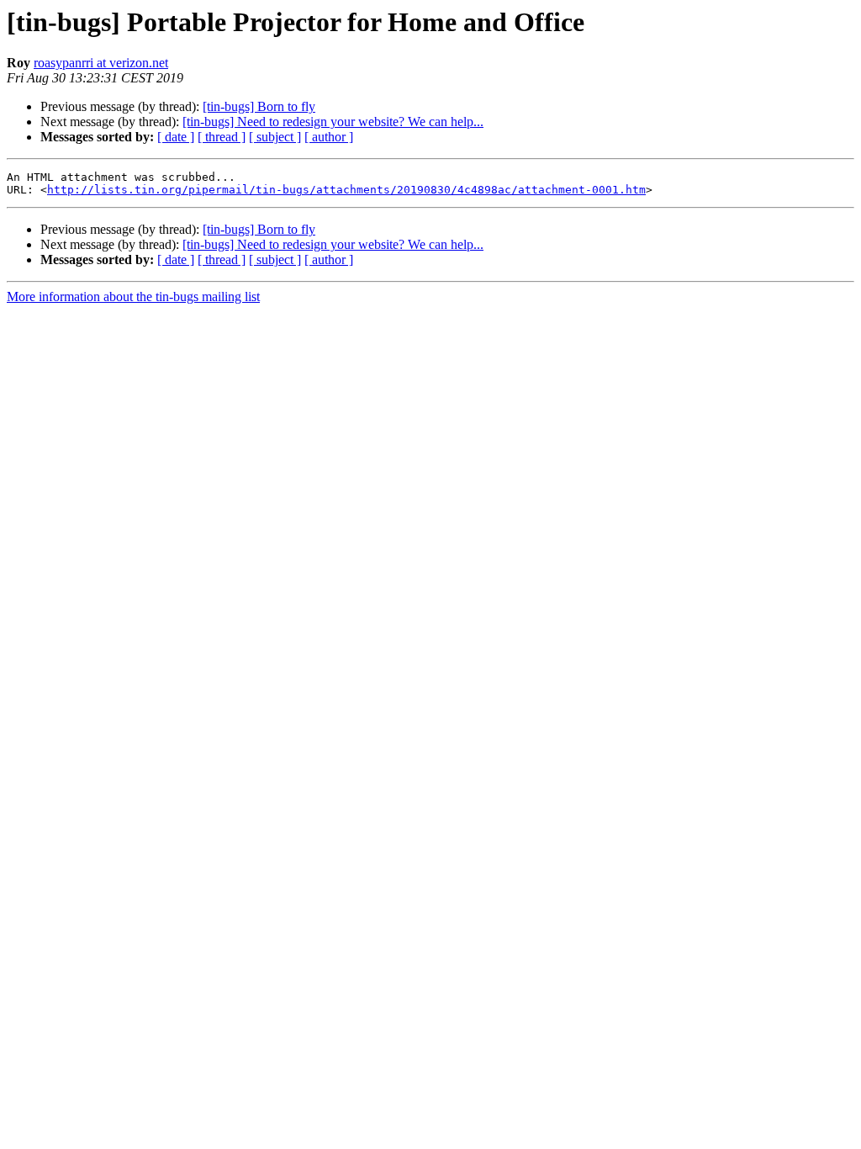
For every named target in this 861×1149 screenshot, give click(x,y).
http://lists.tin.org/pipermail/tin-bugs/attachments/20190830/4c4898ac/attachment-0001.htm (346, 189)
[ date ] (175, 137)
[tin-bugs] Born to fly (259, 106)
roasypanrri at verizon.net (101, 63)
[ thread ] (222, 137)
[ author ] (328, 137)
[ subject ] (275, 137)
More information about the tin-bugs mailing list (133, 296)
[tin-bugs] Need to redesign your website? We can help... (332, 121)
